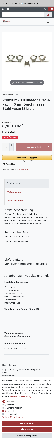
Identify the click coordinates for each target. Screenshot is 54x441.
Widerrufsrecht (9, 375)
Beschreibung (13, 183)
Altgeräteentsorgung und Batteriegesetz (21, 369)
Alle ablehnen (27, 429)
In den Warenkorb (32, 147)
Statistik (10, 404)
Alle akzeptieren (27, 423)
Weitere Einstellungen (12, 417)
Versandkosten (24, 169)
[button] (27, 158)
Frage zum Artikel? (16, 200)
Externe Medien (14, 408)
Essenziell (11, 401)
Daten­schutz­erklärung (20, 396)
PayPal (10, 411)
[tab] (27, 183)
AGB (4, 372)
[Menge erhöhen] (11, 145)
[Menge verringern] (11, 149)
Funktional (12, 414)
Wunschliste (10, 164)
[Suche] (48, 14)
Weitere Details (14, 192)
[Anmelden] (3, 9)
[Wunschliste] (45, 9)
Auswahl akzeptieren (27, 435)
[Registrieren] (8, 9)
